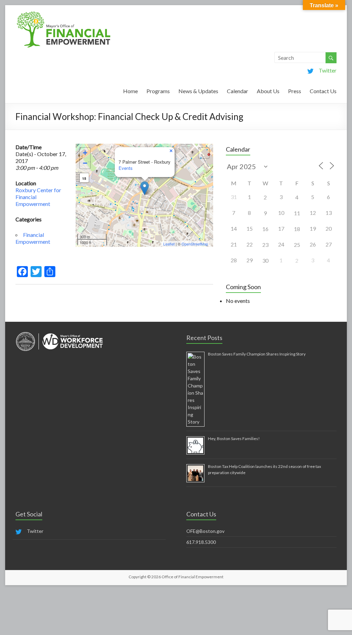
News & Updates (198, 91)
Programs (158, 91)
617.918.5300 (201, 542)
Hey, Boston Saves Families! (234, 438)
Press (294, 91)
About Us (268, 91)
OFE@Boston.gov (205, 531)
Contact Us (323, 91)
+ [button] (85, 153)
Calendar (237, 91)
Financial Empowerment (32, 238)
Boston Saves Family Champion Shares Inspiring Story (257, 354)
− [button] (85, 163)
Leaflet (169, 244)
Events (126, 168)
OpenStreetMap (195, 244)
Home (130, 91)
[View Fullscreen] (204, 153)
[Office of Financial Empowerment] (63, 13)
